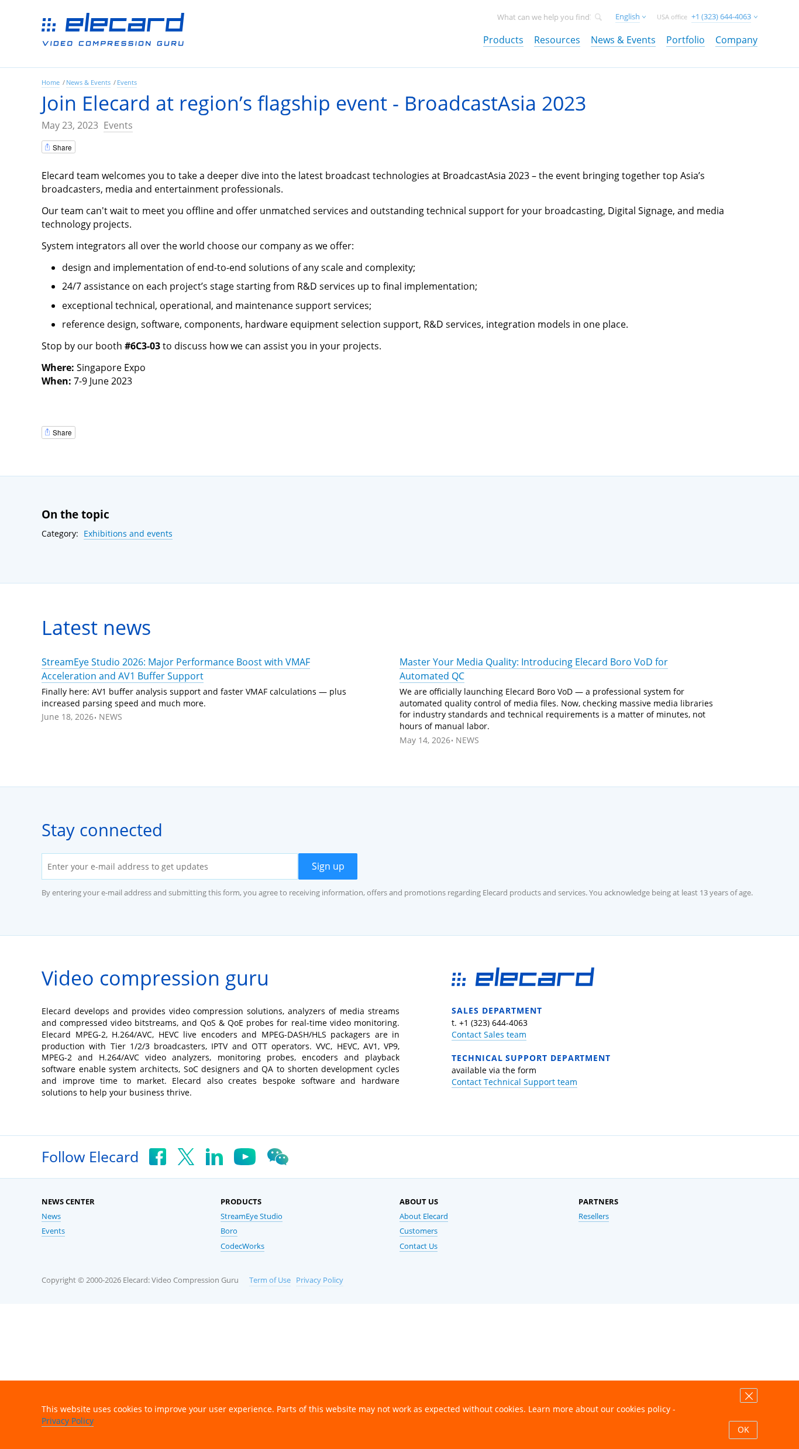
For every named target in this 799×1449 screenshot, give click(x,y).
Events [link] (127, 82)
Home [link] (51, 82)
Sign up (328, 866)
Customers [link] (418, 1231)
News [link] (51, 1216)
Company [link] (736, 39)
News (110, 716)
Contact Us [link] (418, 1246)
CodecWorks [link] (242, 1246)
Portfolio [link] (685, 39)
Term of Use (270, 1280)
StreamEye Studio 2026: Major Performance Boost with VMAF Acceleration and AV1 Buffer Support (176, 668)
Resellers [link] (593, 1216)
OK (743, 1429)
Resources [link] (557, 39)
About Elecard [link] (423, 1216)
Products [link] (503, 39)
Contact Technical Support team (514, 1081)
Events (118, 125)
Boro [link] (229, 1231)
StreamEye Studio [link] (252, 1216)
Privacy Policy (319, 1280)
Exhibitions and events (128, 533)
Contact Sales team (489, 1034)
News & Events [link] (623, 39)
